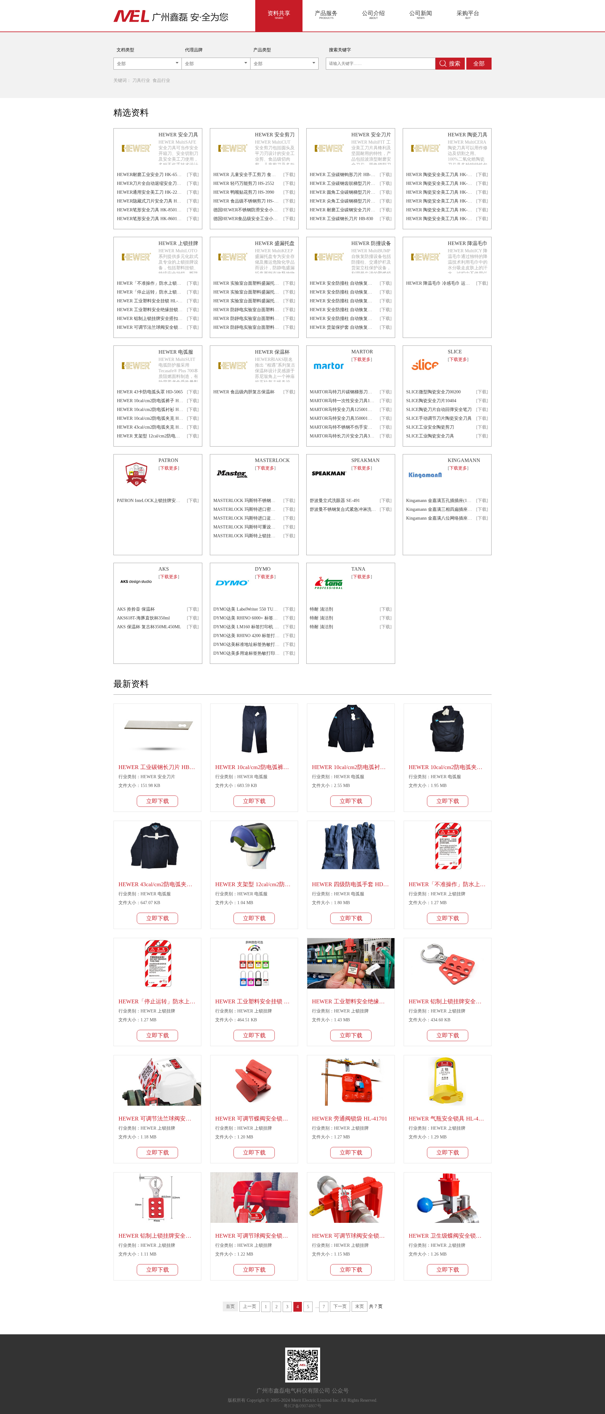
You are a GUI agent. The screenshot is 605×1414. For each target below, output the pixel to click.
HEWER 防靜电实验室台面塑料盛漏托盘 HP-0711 (246, 309)
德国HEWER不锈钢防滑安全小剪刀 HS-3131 (246, 210)
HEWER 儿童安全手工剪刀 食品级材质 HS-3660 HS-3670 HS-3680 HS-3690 (246, 174)
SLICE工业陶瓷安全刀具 (430, 436)
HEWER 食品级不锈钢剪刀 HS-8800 (246, 201)
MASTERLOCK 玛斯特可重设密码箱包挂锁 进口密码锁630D (246, 527)
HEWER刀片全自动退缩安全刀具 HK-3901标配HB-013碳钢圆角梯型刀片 (150, 183)
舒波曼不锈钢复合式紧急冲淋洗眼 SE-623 (343, 509)
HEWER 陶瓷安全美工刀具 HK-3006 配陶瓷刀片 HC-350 (439, 218)
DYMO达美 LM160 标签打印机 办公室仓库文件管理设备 (246, 626)
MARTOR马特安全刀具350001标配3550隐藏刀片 (343, 418)
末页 (359, 1306)
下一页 (340, 1306)
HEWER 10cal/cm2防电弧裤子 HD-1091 (150, 400)
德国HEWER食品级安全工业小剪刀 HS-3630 (246, 218)
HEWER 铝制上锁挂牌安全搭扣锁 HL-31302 (150, 318)
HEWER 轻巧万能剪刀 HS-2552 (243, 183)
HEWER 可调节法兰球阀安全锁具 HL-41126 (150, 327)
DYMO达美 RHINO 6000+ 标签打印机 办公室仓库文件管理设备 (246, 618)
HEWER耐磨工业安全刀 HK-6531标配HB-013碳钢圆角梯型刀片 (150, 174)
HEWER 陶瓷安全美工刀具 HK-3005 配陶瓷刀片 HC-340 (439, 210)
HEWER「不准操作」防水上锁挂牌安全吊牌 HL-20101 (150, 283)
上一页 (249, 1306)
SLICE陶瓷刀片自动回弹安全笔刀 (439, 409)
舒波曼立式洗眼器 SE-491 (335, 500)
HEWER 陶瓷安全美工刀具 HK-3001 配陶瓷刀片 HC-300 (439, 174)
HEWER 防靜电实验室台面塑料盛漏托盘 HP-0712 (246, 318)
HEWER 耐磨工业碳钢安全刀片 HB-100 (343, 210)
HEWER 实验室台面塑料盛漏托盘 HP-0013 (246, 301)
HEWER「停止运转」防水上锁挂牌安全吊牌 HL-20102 (150, 292)
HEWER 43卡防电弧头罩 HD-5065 (150, 392)
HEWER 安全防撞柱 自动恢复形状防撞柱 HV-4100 (343, 309)
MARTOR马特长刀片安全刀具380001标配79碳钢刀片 (343, 436)
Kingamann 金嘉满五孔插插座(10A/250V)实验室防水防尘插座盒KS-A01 (439, 500)
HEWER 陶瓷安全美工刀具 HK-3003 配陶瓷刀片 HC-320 (439, 192)
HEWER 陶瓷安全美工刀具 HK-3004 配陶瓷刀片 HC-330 (439, 201)
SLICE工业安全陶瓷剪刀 (430, 427)
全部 (479, 63)
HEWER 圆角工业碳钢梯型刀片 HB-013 (343, 192)
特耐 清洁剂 (321, 609)
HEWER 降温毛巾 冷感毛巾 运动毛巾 (439, 283)
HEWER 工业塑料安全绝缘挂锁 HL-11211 (150, 309)
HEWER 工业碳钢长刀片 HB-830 (341, 218)
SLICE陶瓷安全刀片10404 (431, 400)
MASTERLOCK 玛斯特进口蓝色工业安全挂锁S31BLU (246, 518)
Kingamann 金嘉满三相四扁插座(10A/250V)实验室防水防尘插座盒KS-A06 (439, 509)
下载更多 (362, 359)
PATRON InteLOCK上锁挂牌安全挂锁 (150, 500)
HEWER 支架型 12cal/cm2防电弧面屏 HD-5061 (150, 436)
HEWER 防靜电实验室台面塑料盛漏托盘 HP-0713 (246, 327)
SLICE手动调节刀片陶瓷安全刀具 (439, 418)
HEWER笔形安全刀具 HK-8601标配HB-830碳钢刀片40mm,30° (150, 218)
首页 (230, 1306)
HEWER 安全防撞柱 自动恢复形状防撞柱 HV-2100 (343, 292)
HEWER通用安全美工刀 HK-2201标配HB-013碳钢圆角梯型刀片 (150, 192)
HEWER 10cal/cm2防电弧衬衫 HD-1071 (150, 409)
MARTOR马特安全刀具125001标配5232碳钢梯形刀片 (343, 409)
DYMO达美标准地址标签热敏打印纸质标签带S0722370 (246, 644)
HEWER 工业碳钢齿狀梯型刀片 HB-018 (343, 183)
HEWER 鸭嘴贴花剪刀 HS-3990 (243, 192)
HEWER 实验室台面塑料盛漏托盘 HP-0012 (246, 292)
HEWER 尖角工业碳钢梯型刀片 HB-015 (343, 201)
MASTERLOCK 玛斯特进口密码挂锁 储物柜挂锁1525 (246, 509)
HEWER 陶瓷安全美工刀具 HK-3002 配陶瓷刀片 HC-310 (439, 183)
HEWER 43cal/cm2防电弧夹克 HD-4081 (150, 427)
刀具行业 (141, 80)
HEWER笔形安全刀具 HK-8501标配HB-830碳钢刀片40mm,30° (150, 210)
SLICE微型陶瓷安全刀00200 (433, 392)
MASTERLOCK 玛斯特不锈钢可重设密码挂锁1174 (246, 500)
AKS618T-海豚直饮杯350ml (143, 618)
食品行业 (161, 80)
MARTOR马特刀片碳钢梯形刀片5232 (343, 392)
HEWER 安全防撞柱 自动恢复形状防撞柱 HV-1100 (343, 283)
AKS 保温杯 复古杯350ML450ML (149, 626)
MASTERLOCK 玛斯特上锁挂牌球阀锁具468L (246, 535)
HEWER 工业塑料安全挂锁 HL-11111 (150, 301)
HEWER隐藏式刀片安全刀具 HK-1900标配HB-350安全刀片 (150, 201)
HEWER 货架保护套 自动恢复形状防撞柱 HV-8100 (343, 327)
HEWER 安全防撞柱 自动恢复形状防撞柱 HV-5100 (343, 318)
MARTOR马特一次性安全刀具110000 (343, 400)
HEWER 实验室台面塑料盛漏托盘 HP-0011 (246, 283)
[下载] (193, 174)
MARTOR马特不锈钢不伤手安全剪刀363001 (343, 427)
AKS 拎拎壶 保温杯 (136, 609)
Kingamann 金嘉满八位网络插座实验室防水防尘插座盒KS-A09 (439, 518)
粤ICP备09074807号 (302, 1406)
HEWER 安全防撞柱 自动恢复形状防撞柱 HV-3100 (343, 301)
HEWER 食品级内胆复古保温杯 (243, 392)
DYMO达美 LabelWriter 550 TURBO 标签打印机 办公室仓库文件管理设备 (246, 609)
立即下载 (157, 801)
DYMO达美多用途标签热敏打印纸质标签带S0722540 (246, 653)
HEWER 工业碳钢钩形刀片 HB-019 (343, 174)
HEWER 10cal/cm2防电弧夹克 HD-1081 (150, 418)
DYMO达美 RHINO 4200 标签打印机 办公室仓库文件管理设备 (246, 635)
